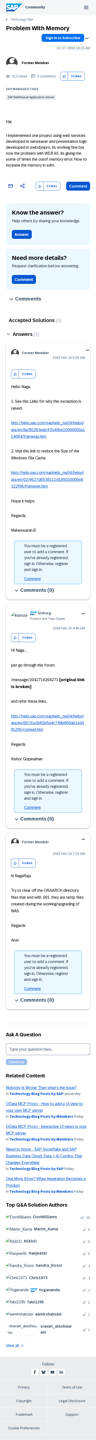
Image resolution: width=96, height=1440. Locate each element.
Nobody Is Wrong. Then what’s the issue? (41, 1088)
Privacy (24, 1387)
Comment (78, 186)
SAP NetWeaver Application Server (31, 97)
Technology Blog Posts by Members (41, 1116)
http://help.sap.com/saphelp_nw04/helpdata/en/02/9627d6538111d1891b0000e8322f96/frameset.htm (47, 479)
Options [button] (87, 38)
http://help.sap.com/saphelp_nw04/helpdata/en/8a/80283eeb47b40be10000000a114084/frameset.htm (48, 430)
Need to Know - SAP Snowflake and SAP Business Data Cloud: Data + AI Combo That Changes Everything (44, 1156)
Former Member (35, 63)
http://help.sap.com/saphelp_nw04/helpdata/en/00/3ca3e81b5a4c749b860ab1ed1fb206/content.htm (47, 723)
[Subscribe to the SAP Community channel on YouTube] (52, 1372)
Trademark (24, 1414)
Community (35, 7)
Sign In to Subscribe (63, 38)
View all (12, 1345)
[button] (64, 76)
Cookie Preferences (24, 1428)
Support (72, 1414)
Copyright (24, 1401)
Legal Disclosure (72, 1401)
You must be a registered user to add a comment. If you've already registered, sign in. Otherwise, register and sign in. (46, 558)
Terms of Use (72, 1387)
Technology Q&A (21, 19)
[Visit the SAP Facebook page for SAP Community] (35, 1372)
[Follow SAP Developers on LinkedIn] (61, 1372)
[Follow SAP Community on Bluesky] (44, 1372)
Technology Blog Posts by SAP (36, 1094)
